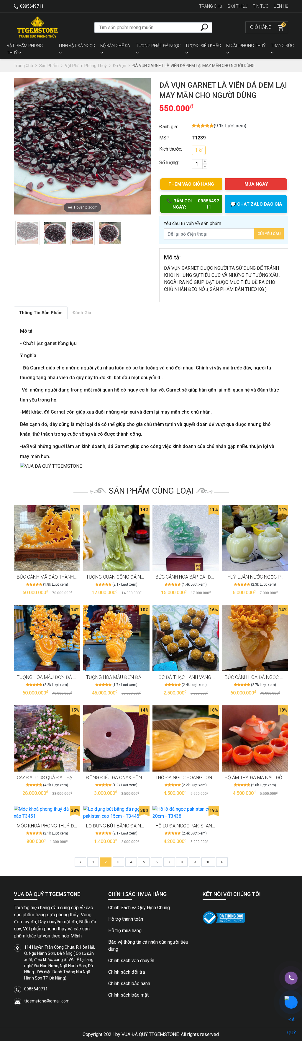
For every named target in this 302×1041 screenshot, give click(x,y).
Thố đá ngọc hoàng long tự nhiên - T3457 (204, 777)
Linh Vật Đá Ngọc (77, 45)
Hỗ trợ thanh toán (125, 919)
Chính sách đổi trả (126, 972)
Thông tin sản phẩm (41, 312)
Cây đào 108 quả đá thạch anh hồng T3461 (67, 777)
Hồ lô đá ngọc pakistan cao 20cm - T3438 (204, 826)
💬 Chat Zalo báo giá (256, 204)
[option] (27, 233)
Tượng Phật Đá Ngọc (158, 45)
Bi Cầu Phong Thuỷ (245, 45)
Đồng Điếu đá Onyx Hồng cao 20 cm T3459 (135, 777)
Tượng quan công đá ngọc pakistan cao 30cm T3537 (148, 577)
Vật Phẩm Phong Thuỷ (25, 49)
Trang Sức (282, 45)
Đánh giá (82, 312)
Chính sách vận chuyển (131, 960)
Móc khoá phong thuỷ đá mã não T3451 (63, 826)
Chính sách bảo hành (129, 983)
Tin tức (261, 6)
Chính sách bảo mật (128, 995)
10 (208, 862)
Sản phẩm (49, 65)
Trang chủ (211, 6)
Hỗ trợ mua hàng (125, 930)
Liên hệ (281, 6)
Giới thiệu (237, 6)
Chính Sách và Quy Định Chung (139, 907)
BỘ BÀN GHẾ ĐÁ (115, 45)
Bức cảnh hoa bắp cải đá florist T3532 (201, 577)
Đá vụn (120, 65)
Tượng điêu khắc (203, 45)
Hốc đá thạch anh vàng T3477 (190, 677)
